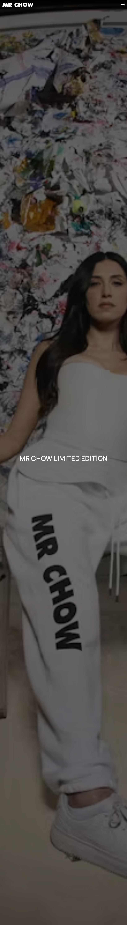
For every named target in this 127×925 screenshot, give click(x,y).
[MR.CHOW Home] (17, 4)
